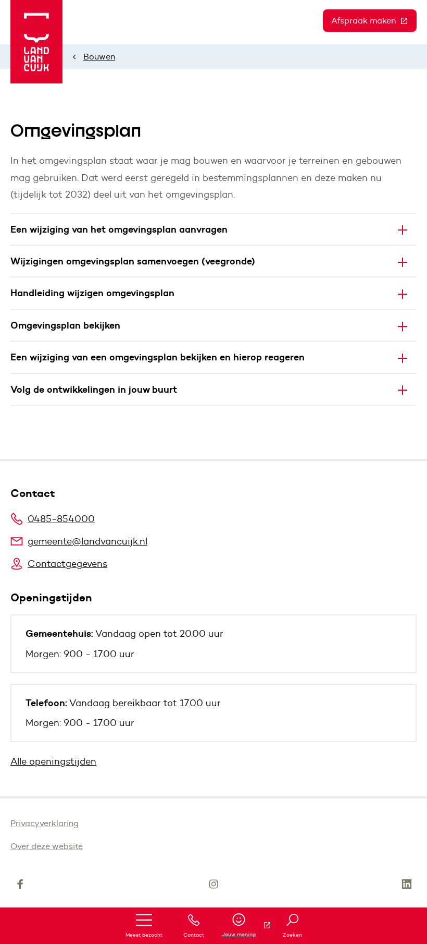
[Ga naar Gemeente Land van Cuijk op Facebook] (20, 886)
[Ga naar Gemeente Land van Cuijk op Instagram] (213, 886)
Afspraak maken (374, 21)
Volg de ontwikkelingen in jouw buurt (93, 389)
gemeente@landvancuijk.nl (87, 541)
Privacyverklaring (44, 823)
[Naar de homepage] (36, 41)
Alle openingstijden (53, 761)
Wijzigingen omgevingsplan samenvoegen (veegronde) (132, 261)
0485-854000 (61, 519)
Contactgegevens (67, 564)
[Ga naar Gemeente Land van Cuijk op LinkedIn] (406, 886)
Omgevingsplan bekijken (65, 325)
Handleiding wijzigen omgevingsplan (92, 293)
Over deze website (46, 846)
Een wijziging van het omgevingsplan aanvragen (119, 229)
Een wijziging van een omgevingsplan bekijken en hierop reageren (157, 357)
